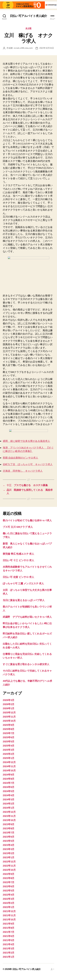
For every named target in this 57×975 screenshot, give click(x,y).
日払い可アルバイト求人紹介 (28, 15)
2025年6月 (8, 737)
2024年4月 (8, 795)
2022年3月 (8, 898)
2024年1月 (8, 807)
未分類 (28, 28)
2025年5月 (8, 741)
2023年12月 (9, 811)
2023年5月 (8, 840)
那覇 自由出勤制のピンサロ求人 (20, 457)
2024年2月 (8, 803)
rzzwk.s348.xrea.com (23, 48)
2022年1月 (8, 907)
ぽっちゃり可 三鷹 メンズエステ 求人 (23, 583)
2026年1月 (8, 708)
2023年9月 (8, 824)
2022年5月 (8, 890)
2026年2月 (8, 704)
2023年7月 (8, 832)
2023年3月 (8, 849)
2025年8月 (8, 729)
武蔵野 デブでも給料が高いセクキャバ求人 (27, 616)
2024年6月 (8, 787)
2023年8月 (8, 828)
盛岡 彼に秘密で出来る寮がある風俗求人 (26, 441)
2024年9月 (8, 774)
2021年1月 (8, 956)
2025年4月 (8, 745)
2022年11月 (9, 865)
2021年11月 (9, 915)
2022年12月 (9, 861)
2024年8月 (8, 778)
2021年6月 (8, 936)
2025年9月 (8, 725)
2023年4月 (8, 845)
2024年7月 (8, 783)
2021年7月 (8, 932)
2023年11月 (9, 816)
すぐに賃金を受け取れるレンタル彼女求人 (26, 664)
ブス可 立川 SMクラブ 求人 (18, 527)
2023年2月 (8, 853)
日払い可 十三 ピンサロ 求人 (18, 560)
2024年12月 (9, 762)
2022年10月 (9, 869)
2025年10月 (9, 720)
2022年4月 (8, 894)
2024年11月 (9, 766)
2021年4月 (8, 944)
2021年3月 (8, 948)
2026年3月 (8, 700)
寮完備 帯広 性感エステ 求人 (18, 553)
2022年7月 (8, 882)
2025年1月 (8, 758)
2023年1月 (8, 857)
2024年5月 (8, 791)
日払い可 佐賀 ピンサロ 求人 (18, 577)
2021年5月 (8, 940)
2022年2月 (8, 903)
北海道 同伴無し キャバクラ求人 (23, 471)
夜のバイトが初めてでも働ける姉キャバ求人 (27, 520)
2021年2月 (8, 952)
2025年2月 (8, 754)
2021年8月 (8, 927)
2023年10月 (9, 820)
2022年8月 (8, 878)
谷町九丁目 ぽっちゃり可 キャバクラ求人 (28, 464)
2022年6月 (8, 886)
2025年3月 (8, 749)
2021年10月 (9, 919)
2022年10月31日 (46, 48)
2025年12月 (9, 712)
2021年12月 (9, 911)
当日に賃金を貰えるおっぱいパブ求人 (23, 600)
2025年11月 (9, 716)
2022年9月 (8, 874)
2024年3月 (8, 799)
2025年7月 (8, 733)
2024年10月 (9, 770)
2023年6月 (8, 836)
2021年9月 (8, 923)
